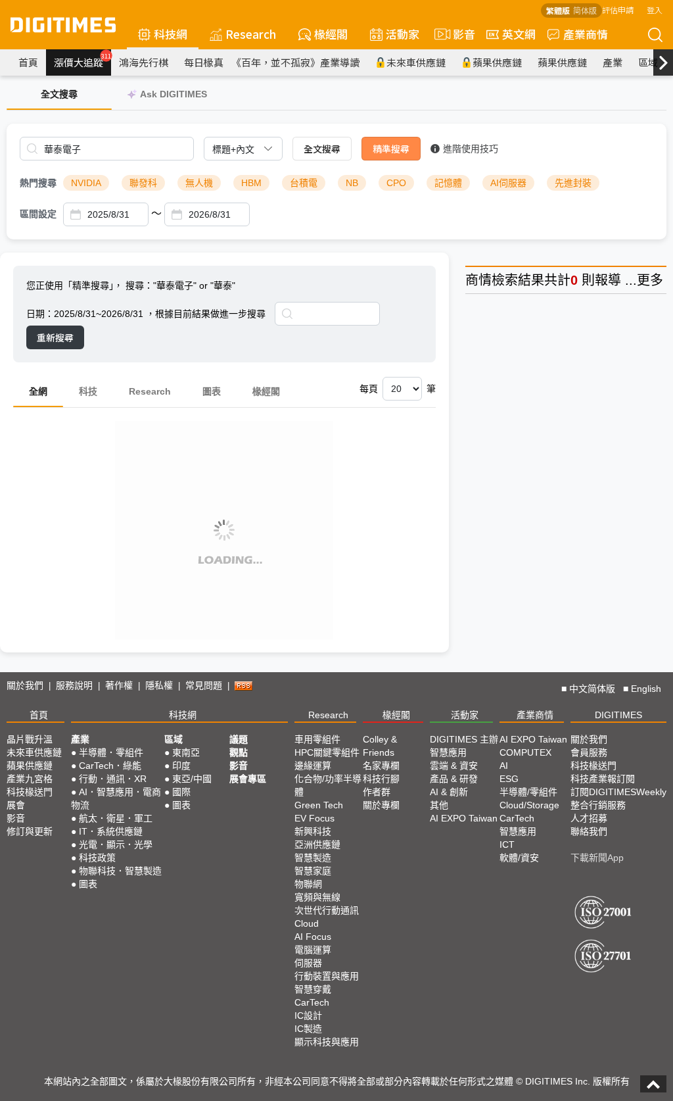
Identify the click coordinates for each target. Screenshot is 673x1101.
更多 (650, 280)
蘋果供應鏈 (497, 62)
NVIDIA (86, 183)
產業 (612, 62)
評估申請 (618, 9)
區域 (648, 62)
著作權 (119, 685)
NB (352, 183)
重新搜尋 (55, 337)
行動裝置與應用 (326, 976)
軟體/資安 (519, 857)
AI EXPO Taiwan (464, 818)
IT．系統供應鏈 (111, 831)
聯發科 (143, 183)
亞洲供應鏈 (317, 844)
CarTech (311, 1002)
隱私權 (159, 685)
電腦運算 (312, 949)
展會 (16, 805)
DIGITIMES (618, 715)
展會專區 (247, 778)
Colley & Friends (380, 746)
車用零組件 (317, 739)
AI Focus (312, 936)
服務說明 (74, 685)
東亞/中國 (192, 778)
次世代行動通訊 (326, 910)
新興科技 (312, 831)
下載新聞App (597, 857)
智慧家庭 (312, 871)
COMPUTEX (525, 752)
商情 (478, 280)
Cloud (306, 923)
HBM (251, 183)
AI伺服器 (508, 183)
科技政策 (97, 857)
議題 (238, 739)
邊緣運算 (312, 765)
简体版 (585, 10)
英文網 (519, 34)
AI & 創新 (449, 792)
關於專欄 (381, 805)
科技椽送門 (30, 792)
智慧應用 (448, 752)
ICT (507, 844)
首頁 (28, 62)
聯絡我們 (588, 831)
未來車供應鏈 (416, 62)
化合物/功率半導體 (327, 785)
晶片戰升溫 (30, 739)
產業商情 (585, 34)
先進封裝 (573, 183)
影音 (458, 34)
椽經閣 (331, 34)
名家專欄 (381, 765)
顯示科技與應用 (326, 1042)
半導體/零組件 (528, 792)
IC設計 (308, 1015)
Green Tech (318, 805)
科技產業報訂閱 (602, 778)
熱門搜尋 (38, 183)
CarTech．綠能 (110, 765)
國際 (181, 792)
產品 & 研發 (454, 778)
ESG (509, 778)
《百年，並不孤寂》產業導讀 (295, 62)
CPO (396, 183)
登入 (654, 9)
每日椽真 (203, 62)
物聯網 (308, 884)
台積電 (303, 183)
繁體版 (558, 10)
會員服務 (588, 752)
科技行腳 (381, 778)
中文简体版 (592, 688)
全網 (38, 391)
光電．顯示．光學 (115, 844)
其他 (439, 805)
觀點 (238, 752)
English (646, 688)
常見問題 (203, 685)
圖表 (211, 391)
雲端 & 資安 (454, 765)
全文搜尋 (322, 148)
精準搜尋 (391, 148)
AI (503, 765)
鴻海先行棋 (143, 62)
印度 (181, 765)
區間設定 (38, 213)
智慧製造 (312, 857)
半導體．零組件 (111, 752)
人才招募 (588, 818)
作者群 (376, 792)
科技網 (170, 34)
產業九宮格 (30, 778)
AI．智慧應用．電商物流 (116, 798)
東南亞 (186, 752)
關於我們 (25, 685)
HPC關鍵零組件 (327, 752)
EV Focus (314, 818)
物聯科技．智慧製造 (120, 871)
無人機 (199, 183)
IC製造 (308, 1028)
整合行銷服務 (598, 805)
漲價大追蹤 (82, 60)
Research (250, 34)
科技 (88, 391)
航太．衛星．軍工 (115, 818)
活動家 (402, 34)
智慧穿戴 (312, 989)
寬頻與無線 (317, 897)
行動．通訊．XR (113, 778)
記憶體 (448, 183)
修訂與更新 (30, 831)
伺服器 (308, 963)
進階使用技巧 (470, 148)
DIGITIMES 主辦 (464, 739)
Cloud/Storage (529, 805)
